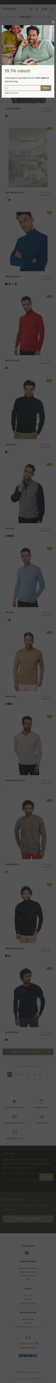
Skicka (46, 88)
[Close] (52, 22)
